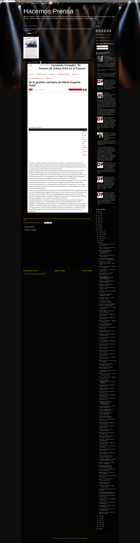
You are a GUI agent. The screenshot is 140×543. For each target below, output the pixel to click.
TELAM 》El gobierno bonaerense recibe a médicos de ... (106, 248)
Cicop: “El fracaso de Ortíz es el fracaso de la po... (106, 348)
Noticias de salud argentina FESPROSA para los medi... (106, 466)
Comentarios (101, 48)
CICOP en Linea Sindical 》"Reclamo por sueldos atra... (107, 377)
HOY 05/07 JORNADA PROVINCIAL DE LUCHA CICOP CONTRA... (107, 493)
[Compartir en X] (48, 223)
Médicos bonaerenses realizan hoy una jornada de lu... (107, 473)
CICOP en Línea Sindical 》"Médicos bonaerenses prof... (107, 321)
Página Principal (59, 271)
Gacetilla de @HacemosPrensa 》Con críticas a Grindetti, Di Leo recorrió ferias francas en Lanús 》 (110, 59)
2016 (99, 528)
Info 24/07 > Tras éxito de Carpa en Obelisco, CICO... (107, 288)
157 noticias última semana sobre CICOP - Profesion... (106, 331)
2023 (99, 218)
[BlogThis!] (46, 223)
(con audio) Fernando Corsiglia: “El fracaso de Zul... (107, 392)
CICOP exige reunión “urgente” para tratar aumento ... (107, 314)
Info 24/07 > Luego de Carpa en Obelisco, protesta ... (106, 285)
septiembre (101, 238)
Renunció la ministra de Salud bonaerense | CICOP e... (106, 436)
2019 (99, 226)
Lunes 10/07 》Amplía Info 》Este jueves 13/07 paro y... (107, 407)
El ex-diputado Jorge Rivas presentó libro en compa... (107, 496)
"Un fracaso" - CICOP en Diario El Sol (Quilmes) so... (106, 440)
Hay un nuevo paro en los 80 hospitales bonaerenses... (105, 364)
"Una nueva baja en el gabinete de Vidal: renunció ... (107, 453)
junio (100, 516)
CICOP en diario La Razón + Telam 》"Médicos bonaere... (107, 374)
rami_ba (72, 538)
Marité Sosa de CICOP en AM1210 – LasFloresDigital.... (107, 395)
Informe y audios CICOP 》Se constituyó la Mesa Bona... (106, 456)
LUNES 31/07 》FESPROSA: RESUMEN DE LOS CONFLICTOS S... (105, 252)
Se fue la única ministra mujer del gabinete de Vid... (106, 426)
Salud (30, 89)
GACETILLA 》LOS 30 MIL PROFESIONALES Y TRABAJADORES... (105, 403)
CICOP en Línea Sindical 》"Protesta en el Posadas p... (107, 267)
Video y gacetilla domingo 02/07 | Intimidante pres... (106, 509)
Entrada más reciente (30, 271)
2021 (99, 222)
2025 (99, 213)
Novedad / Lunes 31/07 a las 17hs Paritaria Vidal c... (107, 256)
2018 (99, 228)
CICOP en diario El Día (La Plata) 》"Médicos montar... (106, 486)
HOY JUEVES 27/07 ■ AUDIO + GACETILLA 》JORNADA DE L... (107, 259)
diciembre (101, 232)
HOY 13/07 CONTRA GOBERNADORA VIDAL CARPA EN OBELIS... (107, 382)
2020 (99, 224)
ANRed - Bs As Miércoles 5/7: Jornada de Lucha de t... (106, 479)
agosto (100, 240)
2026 (99, 211)
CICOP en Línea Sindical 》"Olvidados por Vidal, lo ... (106, 301)
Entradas (100, 46)
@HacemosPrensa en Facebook (103, 34)
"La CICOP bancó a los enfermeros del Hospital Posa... (107, 270)
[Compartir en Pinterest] (51, 223)
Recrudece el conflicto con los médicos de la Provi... (106, 430)
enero (100, 526)
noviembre (101, 234)
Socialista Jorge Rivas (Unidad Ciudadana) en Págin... (106, 295)
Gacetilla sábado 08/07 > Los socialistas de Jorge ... (105, 413)
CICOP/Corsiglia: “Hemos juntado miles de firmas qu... (106, 311)
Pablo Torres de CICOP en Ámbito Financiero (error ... (107, 334)
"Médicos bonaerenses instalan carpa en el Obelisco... (107, 361)
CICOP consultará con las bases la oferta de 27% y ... (107, 244)
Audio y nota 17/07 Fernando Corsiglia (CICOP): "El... (105, 324)
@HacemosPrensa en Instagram (103, 40)
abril (100, 520)
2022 (99, 220)
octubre (101, 236)
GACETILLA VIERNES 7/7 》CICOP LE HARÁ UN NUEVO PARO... (107, 460)
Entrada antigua (87, 271)
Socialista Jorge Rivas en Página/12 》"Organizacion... (107, 341)
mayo (100, 518)
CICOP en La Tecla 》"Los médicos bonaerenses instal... (107, 358)
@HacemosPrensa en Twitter (103, 37)
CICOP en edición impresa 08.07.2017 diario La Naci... (106, 416)
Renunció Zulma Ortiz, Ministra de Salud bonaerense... (107, 423)
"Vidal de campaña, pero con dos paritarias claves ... (106, 389)
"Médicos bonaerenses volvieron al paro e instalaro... (107, 354)
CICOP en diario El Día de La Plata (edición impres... (107, 450)
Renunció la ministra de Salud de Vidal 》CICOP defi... (106, 463)
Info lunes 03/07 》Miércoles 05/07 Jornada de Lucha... (107, 506)
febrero (100, 524)
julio (100, 242)
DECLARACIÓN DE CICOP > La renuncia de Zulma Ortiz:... (106, 410)
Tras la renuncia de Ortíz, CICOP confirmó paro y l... (106, 385)
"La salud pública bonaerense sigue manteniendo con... (107, 371)
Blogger (85, 538)
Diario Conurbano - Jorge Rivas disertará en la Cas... (106, 273)
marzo (100, 522)
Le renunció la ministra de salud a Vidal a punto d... (106, 420)
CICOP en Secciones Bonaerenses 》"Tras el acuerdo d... (107, 470)
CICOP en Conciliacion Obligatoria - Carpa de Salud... (107, 443)
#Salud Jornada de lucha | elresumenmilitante (105, 483)
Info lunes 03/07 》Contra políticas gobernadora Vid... (107, 503)
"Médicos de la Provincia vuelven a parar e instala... (107, 351)
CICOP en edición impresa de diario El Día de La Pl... (107, 399)
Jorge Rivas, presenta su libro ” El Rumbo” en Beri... (106, 513)
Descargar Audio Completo (75, 89)
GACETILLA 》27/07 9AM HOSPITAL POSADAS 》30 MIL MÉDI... (107, 263)
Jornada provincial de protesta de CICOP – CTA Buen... (106, 281)
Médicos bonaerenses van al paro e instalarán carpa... (107, 433)
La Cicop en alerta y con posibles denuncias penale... (106, 298)
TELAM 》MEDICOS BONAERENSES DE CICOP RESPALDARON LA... (106, 277)
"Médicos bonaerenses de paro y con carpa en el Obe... (107, 344)
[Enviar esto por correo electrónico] (45, 223)
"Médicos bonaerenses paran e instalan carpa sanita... (106, 368)
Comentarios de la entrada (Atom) (38, 274)
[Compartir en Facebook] (49, 223)
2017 (99, 230)
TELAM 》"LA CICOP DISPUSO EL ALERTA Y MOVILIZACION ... (107, 305)
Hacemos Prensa (48, 11)
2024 (99, 215)
